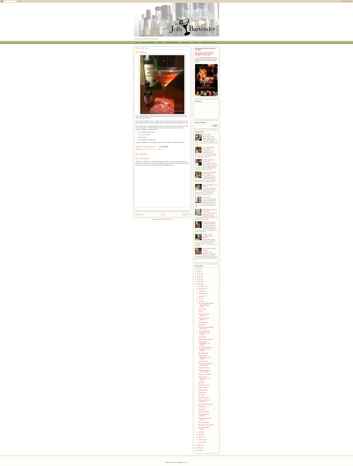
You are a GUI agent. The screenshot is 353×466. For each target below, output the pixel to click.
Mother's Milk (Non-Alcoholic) (204, 400)
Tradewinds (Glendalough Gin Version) (205, 327)
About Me (160, 42)
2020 (198, 276)
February (201, 439)
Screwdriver (201, 409)
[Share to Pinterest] (167, 147)
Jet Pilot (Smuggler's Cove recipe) (209, 160)
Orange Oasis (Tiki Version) (203, 314)
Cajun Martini (202, 309)
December (202, 286)
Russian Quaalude (203, 397)
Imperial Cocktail (203, 361)
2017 (198, 284)
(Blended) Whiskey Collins (205, 425)
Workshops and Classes (172, 42)
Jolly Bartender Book (148, 42)
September (202, 293)
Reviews (196, 42)
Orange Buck (202, 324)
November (202, 288)
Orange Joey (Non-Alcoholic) (204, 318)
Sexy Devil (201, 395)
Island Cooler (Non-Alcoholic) (204, 414)
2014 (198, 450)
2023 (198, 269)
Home (137, 42)
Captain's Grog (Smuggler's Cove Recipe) (208, 236)
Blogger (186, 462)
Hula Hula (201, 382)
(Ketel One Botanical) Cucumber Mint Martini (209, 222)
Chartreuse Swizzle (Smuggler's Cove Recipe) (204, 332)
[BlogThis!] (162, 147)
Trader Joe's (160, 149)
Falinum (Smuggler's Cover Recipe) (204, 371)
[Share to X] (163, 147)
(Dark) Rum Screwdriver (205, 339)
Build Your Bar (186, 42)
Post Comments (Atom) (166, 219)
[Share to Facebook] (165, 147)
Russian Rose (202, 392)
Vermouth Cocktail (203, 385)
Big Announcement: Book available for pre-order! (204, 54)
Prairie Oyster (202, 337)
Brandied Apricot (203, 353)
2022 (198, 271)
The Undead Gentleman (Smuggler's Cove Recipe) (205, 349)
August (201, 296)
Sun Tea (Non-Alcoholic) (205, 404)
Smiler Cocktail (202, 387)
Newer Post (139, 214)
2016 (198, 445)
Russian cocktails (151, 149)
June (200, 301)
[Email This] (160, 147)
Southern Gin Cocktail (204, 374)
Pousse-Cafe (206, 197)
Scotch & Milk (207, 135)
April (200, 434)
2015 (198, 448)
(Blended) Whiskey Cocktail (203, 428)
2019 (198, 279)
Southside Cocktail (203, 367)
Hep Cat (200, 311)
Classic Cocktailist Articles (208, 42)
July (200, 298)
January (201, 442)
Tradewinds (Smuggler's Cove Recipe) (210, 172)
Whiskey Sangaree (203, 422)
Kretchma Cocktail (203, 411)
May (200, 432)
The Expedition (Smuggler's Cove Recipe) (204, 343)
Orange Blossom (203, 322)
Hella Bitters (143, 149)
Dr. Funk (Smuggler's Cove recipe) (209, 148)
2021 (198, 274)
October (201, 291)
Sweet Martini (202, 406)
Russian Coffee (202, 390)
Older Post (185, 214)
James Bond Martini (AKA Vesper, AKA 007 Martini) (205, 305)
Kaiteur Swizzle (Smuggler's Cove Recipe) (204, 378)
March (201, 437)
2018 (198, 281)
